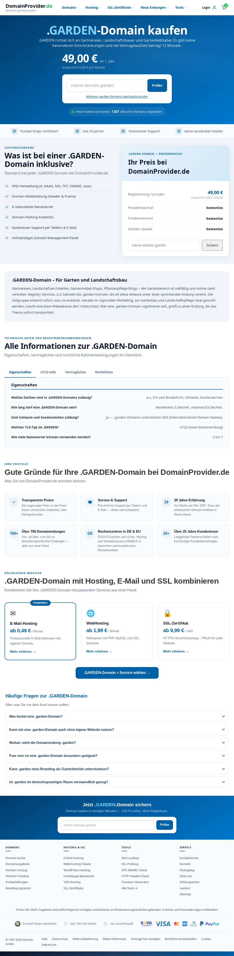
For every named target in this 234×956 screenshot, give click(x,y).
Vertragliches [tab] (75, 372)
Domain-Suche (15, 858)
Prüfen (157, 85)
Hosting (91, 7)
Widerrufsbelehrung (85, 939)
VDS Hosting (72, 882)
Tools (179, 7)
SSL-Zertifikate (119, 7)
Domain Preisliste (17, 876)
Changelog (187, 870)
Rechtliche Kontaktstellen (181, 939)
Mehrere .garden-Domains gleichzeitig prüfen (117, 96)
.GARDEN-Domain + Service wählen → (117, 673)
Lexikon (185, 888)
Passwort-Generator (135, 882)
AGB (44, 939)
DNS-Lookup (130, 858)
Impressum (49, 945)
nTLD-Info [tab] (48, 372)
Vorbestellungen (16, 882)
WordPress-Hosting (77, 870)
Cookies (206, 939)
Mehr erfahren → (23, 651)
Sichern (212, 245)
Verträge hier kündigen (145, 939)
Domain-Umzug (16, 870)
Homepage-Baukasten (79, 876)
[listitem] (117, 716)
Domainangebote (17, 864)
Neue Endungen (153, 7)
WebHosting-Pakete (77, 864)
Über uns (186, 876)
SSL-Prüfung (130, 864)
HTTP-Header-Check (135, 876)
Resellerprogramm (18, 888)
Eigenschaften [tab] (20, 372)
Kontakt (185, 864)
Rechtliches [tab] (104, 372)
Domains (69, 7)
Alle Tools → (130, 888)
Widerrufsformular (114, 939)
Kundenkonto (189, 858)
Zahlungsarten (189, 882)
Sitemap (185, 894)
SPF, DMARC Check (134, 870)
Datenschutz (60, 939)
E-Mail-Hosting (74, 858)
